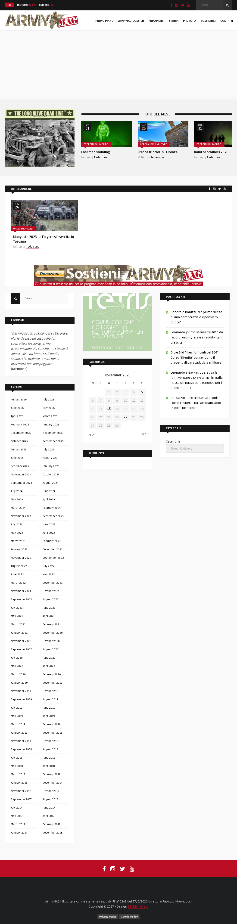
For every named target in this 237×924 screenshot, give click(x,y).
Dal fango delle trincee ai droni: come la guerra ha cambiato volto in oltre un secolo (196, 403)
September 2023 (53, 516)
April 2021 (49, 616)
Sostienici (208, 21)
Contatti (226, 21)
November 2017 (21, 791)
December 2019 (52, 683)
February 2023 (52, 541)
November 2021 (21, 591)
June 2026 (17, 408)
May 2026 (49, 408)
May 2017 (17, 816)
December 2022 (53, 549)
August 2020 (51, 649)
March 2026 (50, 416)
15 (109, 409)
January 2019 (19, 733)
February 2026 (20, 424)
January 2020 (19, 683)
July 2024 (16, 491)
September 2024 (21, 483)
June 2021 (49, 608)
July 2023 (16, 524)
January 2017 (19, 832)
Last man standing (95, 152)
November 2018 (21, 741)
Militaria (189, 21)
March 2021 (18, 624)
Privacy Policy (107, 916)
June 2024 (49, 491)
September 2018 (21, 749)
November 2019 (21, 691)
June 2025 (17, 458)
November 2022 (21, 558)
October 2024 (51, 474)
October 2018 (51, 741)
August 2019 (50, 699)
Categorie (173, 441)
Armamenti (156, 21)
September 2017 (21, 799)
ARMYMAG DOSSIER (131, 21)
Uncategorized (23, 228)
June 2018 (49, 758)
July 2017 (16, 807)
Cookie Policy (129, 916)
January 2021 (19, 633)
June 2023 (49, 524)
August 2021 (50, 599)
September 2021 (21, 599)
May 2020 (17, 666)
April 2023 (49, 533)
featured (26, 5)
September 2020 (21, 649)
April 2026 (17, 416)
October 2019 (51, 691)
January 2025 (51, 466)
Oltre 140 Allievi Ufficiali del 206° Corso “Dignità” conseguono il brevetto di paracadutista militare (196, 357)
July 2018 (16, 758)
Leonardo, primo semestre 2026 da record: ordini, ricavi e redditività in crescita (197, 337)
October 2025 (19, 441)
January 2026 (51, 424)
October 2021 (51, 591)
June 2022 (17, 574)
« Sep (91, 435)
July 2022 (48, 566)
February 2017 (51, 824)
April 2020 (49, 666)
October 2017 (51, 791)
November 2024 (21, 474)
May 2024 (17, 499)
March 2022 (18, 583)
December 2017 (52, 782)
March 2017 (18, 824)
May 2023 (17, 533)
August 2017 (50, 799)
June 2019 (49, 708)
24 (126, 417)
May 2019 (17, 716)
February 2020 (52, 674)
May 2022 (49, 574)
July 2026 (48, 399)
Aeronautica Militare (153, 144)
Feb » (143, 433)
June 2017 (49, 807)
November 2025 (53, 433)
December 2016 (52, 832)
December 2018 (52, 733)
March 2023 (18, 541)
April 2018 (49, 766)
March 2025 (50, 458)
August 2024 (50, 483)
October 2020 (51, 641)
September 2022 (53, 558)
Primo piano (104, 21)
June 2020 (49, 658)
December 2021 (52, 583)
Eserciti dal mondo (96, 144)
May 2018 (17, 766)
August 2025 (19, 449)
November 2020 (21, 641)
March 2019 (18, 724)
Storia (173, 21)
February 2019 (52, 724)
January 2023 (19, 549)
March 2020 (18, 674)
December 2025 (21, 433)
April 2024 (49, 499)
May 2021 (17, 616)
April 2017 (49, 816)
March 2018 (18, 774)
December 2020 (53, 633)
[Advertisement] (118, 64)
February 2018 (52, 774)
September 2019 (21, 699)
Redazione (100, 157)
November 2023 (21, 516)
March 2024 (18, 508)
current (47, 5)
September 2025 (53, 441)
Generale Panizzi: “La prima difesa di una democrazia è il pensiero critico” (196, 317)
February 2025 (20, 466)
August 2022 (19, 566)
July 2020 (17, 658)
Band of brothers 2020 (211, 152)
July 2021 (16, 608)
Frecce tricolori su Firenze (158, 152)
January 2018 (19, 782)
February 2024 (52, 508)
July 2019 (16, 708)
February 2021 (52, 624)
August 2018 (50, 749)
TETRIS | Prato (138, 906)
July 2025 (48, 449)
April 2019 (49, 716)
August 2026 (19, 399)
